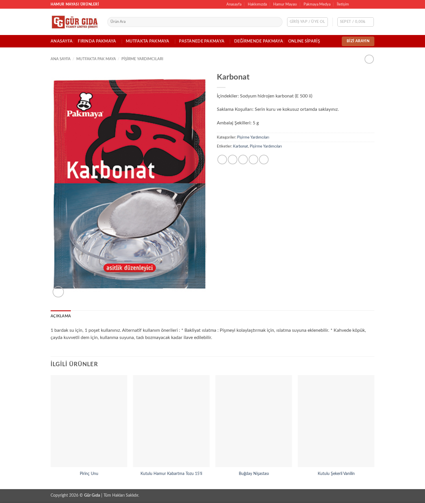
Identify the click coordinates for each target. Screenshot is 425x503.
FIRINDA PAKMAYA (97, 41)
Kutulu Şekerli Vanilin (336, 473)
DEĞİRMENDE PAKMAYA (258, 41)
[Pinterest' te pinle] (253, 159)
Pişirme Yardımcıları (142, 59)
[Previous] (51, 432)
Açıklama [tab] (61, 316)
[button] (307, 22)
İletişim (343, 4)
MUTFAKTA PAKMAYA (147, 41)
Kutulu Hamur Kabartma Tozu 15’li (171, 473)
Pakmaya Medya (317, 4)
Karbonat (240, 146)
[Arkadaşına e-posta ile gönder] (243, 159)
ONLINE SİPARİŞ (304, 41)
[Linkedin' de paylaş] (264, 159)
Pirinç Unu (89, 473)
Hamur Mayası (285, 4)
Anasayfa (233, 4)
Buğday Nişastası (254, 473)
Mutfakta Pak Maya (96, 59)
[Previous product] (369, 59)
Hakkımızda (257, 4)
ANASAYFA (62, 41)
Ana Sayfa (61, 59)
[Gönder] (277, 22)
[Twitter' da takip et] (366, 4)
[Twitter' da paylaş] (232, 159)
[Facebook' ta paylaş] (222, 159)
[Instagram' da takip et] (360, 4)
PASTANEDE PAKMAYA (201, 41)
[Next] (374, 432)
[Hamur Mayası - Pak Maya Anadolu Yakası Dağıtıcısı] (75, 22)
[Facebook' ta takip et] (355, 4)
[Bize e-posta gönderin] (371, 4)
